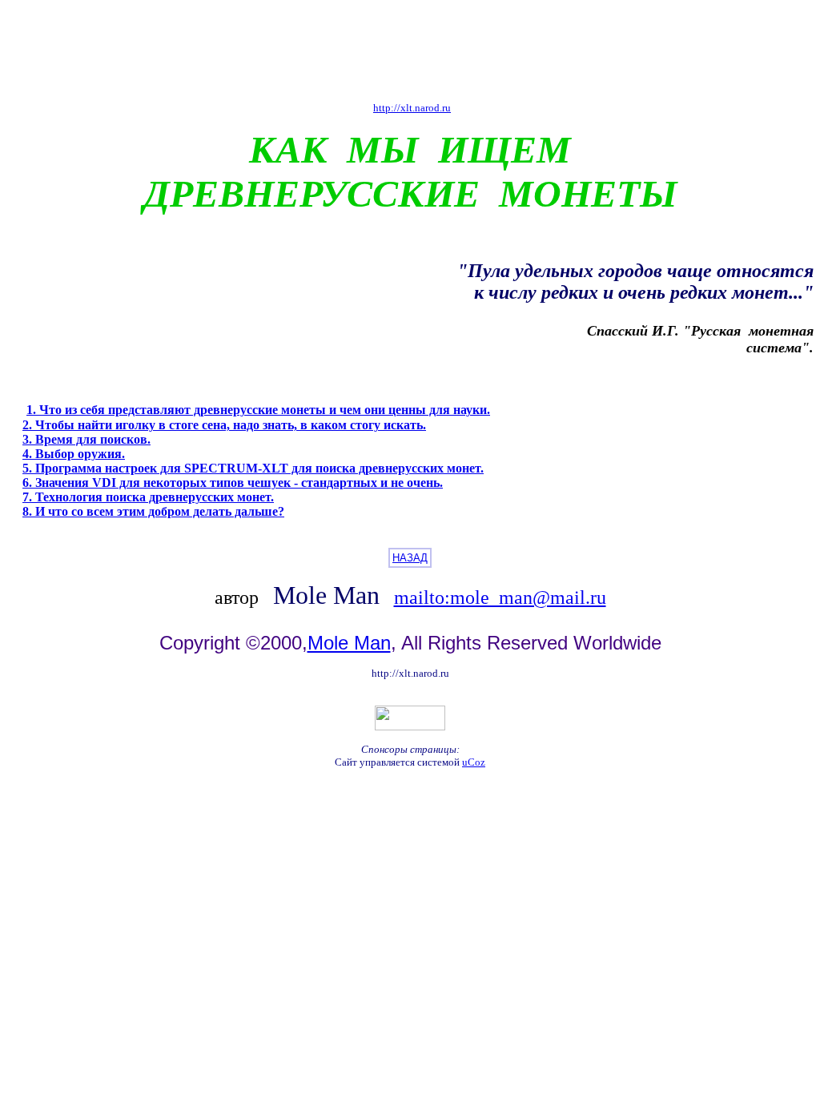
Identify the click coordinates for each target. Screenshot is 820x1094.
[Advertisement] (410, 50)
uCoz (473, 762)
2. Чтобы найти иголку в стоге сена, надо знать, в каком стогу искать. (224, 425)
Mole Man (349, 643)
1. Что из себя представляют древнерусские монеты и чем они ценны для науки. (258, 409)
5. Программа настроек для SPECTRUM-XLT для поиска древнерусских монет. (253, 468)
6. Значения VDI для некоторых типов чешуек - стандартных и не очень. (232, 482)
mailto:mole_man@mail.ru (500, 597)
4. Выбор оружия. (73, 454)
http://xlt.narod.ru (412, 108)
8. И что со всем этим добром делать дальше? (153, 511)
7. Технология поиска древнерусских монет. (148, 497)
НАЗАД (410, 558)
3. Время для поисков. (86, 439)
